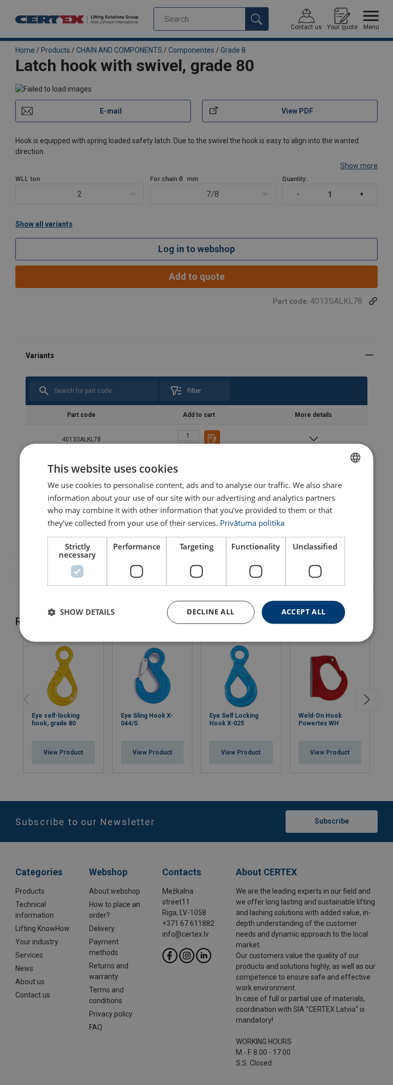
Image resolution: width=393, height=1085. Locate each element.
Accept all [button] (303, 611)
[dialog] (196, 542)
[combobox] (356, 457)
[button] (81, 612)
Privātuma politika (252, 523)
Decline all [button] (210, 611)
